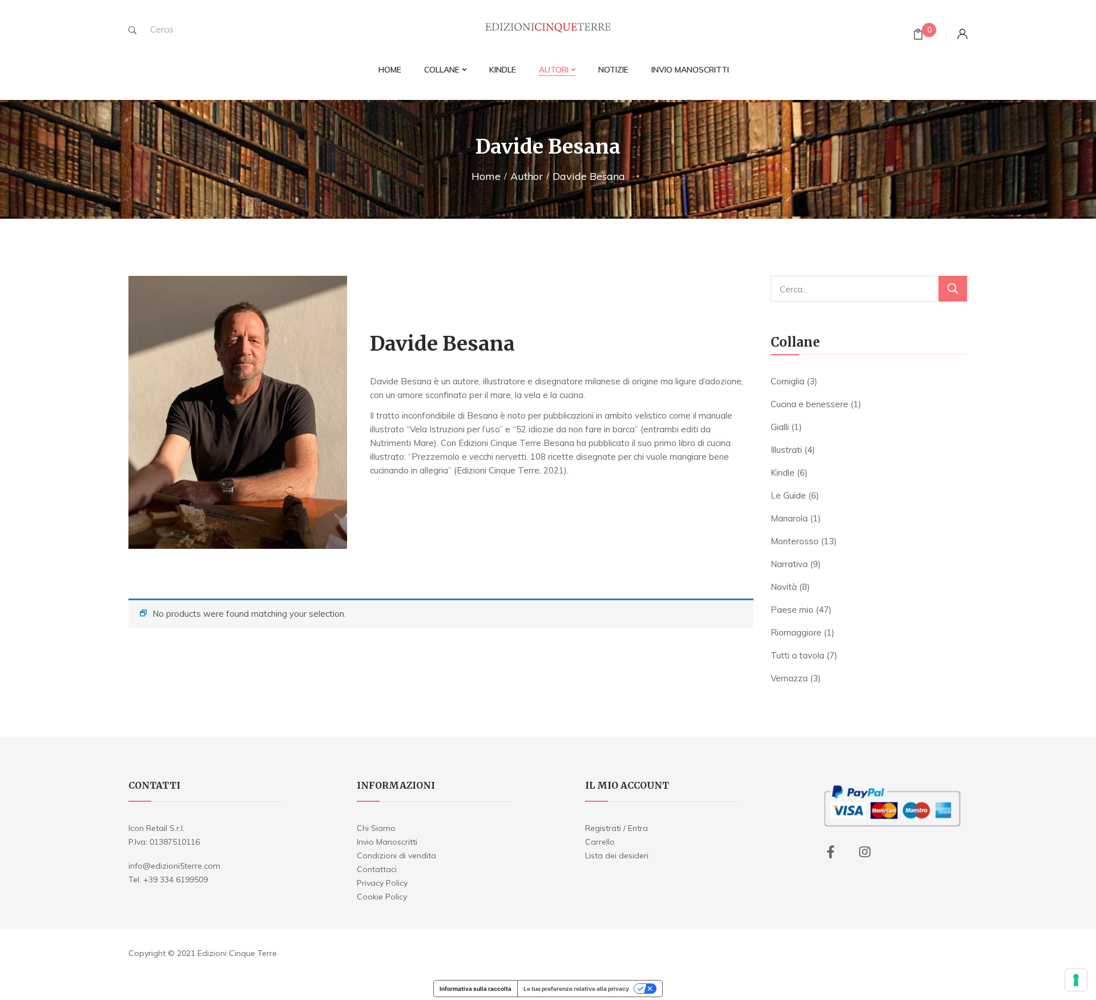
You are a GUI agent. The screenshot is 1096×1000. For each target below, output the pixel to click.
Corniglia (787, 381)
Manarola (789, 518)
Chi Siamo (376, 828)
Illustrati (786, 449)
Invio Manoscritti (387, 842)
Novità (784, 586)
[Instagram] (865, 852)
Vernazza (789, 678)
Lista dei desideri (616, 855)
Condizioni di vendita (396, 855)
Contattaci (377, 869)
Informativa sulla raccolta (475, 988)
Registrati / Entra (616, 828)
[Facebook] (831, 852)
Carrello (600, 842)
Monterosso (795, 541)
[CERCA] (952, 289)
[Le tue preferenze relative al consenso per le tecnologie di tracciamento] (1076, 980)
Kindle (783, 472)
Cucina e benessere (809, 404)
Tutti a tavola (797, 655)
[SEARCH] (132, 30)
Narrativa (789, 564)
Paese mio (792, 609)
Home (486, 176)
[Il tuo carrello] (918, 35)
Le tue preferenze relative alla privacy (576, 988)
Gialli (780, 426)
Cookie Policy (382, 896)
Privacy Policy (382, 883)
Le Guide (788, 495)
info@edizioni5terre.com (174, 866)
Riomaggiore (796, 632)
